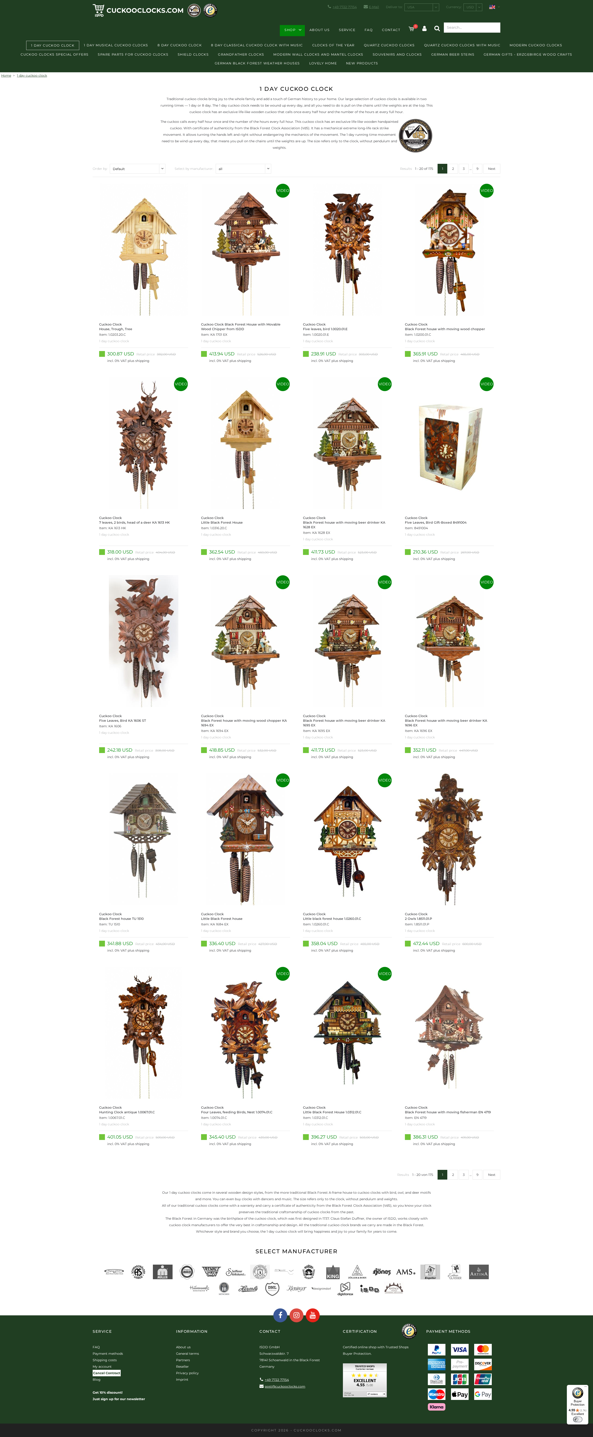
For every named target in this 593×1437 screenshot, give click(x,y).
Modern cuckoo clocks (536, 45)
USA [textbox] (410, 7)
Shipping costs (105, 1360)
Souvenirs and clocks (397, 54)
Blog (97, 1379)
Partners (183, 1360)
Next (491, 169)
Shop (290, 30)
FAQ (369, 30)
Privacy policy (187, 1373)
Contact (391, 30)
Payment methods (108, 1354)
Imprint (182, 1379)
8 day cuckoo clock (180, 45)
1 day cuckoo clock (52, 45)
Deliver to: (394, 7)
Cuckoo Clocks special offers (54, 54)
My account (102, 1366)
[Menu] (585, 1387)
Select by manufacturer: (194, 169)
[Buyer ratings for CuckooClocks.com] (365, 1382)
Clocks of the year (333, 45)
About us (319, 30)
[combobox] (421, 7)
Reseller (182, 1366)
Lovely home (323, 63)
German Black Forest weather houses (257, 63)
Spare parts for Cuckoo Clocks (133, 54)
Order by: (100, 169)
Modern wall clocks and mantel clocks (318, 54)
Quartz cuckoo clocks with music (462, 45)
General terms (187, 1354)
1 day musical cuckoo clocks (116, 45)
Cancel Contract (106, 1373)
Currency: (454, 7)
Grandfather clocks (241, 54)
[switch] (577, 1419)
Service (347, 30)
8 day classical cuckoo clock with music (257, 45)
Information (192, 1331)
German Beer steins (452, 54)
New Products (362, 63)
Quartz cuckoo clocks (389, 45)
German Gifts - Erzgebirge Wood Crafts (528, 54)
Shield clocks (193, 54)
